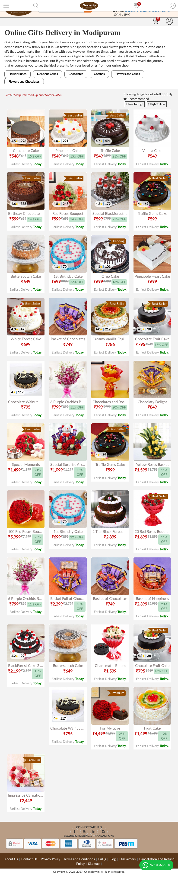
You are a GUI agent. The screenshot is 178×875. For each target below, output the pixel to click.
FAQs (102, 859)
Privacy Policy (50, 859)
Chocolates (76, 74)
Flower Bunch (17, 74)
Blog (113, 859)
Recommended (138, 99)
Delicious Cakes (47, 74)
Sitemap (94, 863)
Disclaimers (128, 859)
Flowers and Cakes (127, 74)
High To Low (157, 104)
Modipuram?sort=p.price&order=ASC (37, 95)
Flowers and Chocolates (24, 81)
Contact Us (29, 859)
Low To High (135, 104)
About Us (11, 859)
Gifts (8, 95)
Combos (99, 74)
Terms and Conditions (79, 859)
